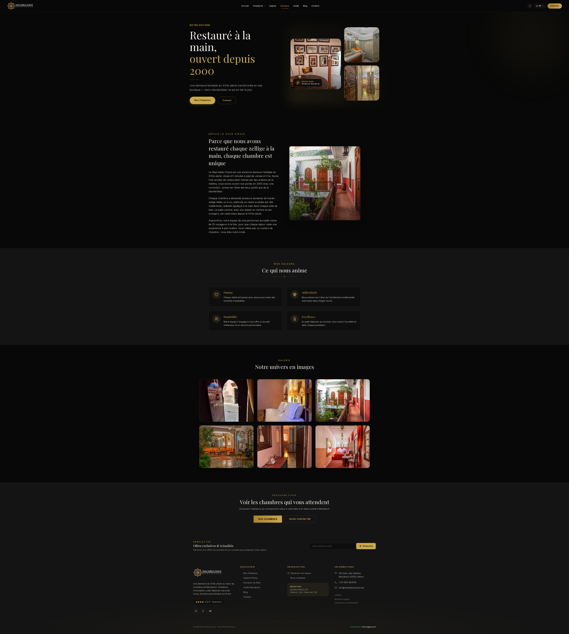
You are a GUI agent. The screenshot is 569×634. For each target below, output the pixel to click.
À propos (284, 6)
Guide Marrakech (251, 587)
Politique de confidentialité (346, 603)
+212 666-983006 (348, 582)
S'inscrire (368, 546)
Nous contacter (300, 519)
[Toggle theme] (530, 6)
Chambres (258, 6)
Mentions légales (342, 599)
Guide (296, 6)
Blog (305, 6)
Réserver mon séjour (301, 573)
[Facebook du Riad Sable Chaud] (203, 611)
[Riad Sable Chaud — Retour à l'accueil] (20, 6)
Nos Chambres (202, 100)
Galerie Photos (250, 578)
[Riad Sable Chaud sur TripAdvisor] (210, 611)
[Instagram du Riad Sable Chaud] (196, 611)
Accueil (245, 6)
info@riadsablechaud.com (351, 587)
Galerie (272, 6)
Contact (315, 6)
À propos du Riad (251, 582)
